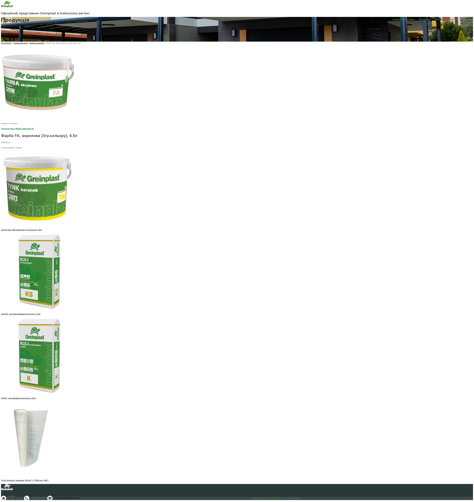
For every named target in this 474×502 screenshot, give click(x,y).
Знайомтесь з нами (403, 19)
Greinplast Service (274, 498)
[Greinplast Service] (237, 4)
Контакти (466, 19)
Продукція (425, 19)
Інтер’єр (451, 19)
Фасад (439, 19)
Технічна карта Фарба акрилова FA (17, 129)
